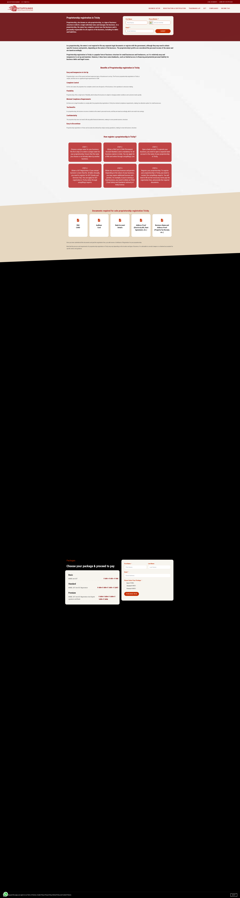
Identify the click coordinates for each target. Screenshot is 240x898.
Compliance (213, 8)
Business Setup (154, 8)
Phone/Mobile (153, 19)
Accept (234, 895)
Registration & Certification (174, 8)
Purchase (131, 594)
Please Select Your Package (132, 580)
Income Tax (225, 8)
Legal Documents (212, 2)
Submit (163, 31)
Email (127, 27)
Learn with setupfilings (226, 2)
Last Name (151, 563)
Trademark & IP (194, 8)
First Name (129, 19)
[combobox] (151, 22)
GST (204, 8)
